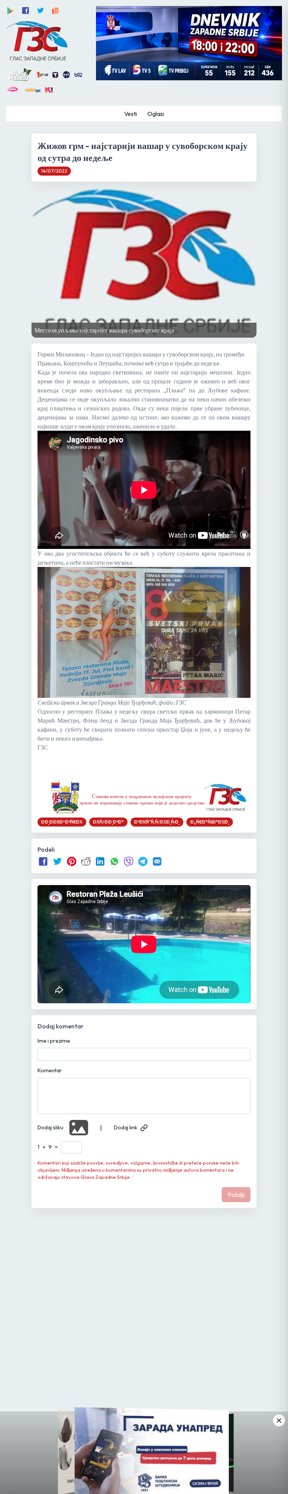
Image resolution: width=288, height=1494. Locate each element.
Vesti (130, 113)
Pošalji (236, 1194)
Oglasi (155, 113)
